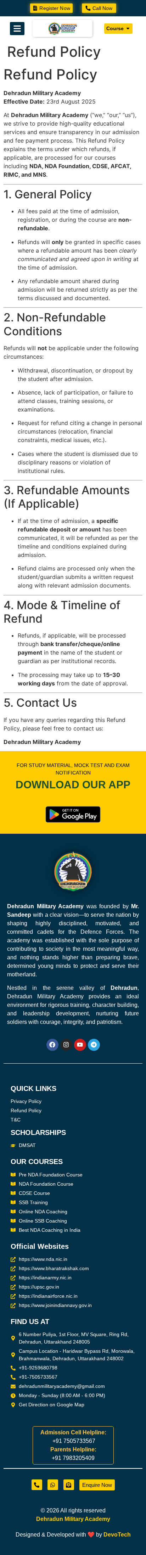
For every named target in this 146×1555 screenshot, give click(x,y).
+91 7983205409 (73, 1458)
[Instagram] (66, 1045)
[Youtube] (80, 1045)
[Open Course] (127, 28)
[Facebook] (52, 1045)
